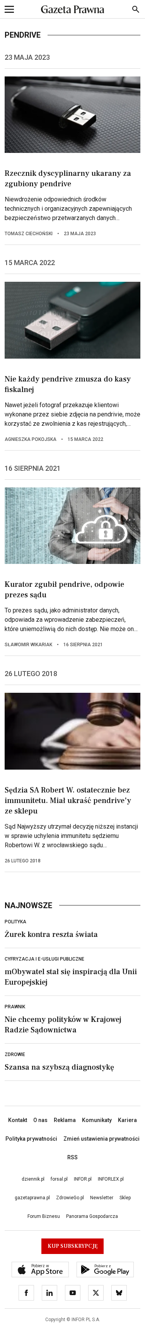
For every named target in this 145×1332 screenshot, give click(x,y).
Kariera (127, 1120)
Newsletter (101, 1197)
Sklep (125, 1197)
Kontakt (17, 1120)
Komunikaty (97, 1120)
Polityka (15, 921)
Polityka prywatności (31, 1139)
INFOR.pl (83, 1179)
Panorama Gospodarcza (92, 1216)
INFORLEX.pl (111, 1179)
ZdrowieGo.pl (70, 1197)
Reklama (65, 1120)
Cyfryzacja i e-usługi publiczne (44, 959)
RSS (72, 1157)
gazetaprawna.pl (32, 1197)
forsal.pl (59, 1179)
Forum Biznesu (43, 1216)
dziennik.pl (33, 1179)
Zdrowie (15, 1054)
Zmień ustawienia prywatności (101, 1139)
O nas (40, 1120)
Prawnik (15, 1006)
